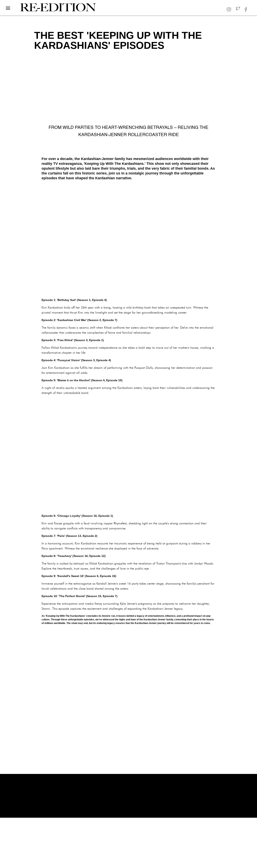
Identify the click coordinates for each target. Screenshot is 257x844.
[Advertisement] (128, 239)
